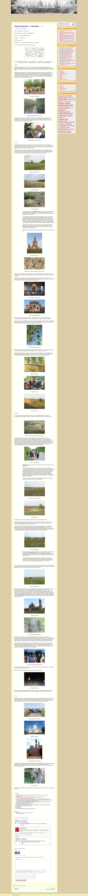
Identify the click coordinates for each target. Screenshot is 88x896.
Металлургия (65, 108)
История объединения (20, 15)
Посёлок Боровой (69, 49)
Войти (60, 86)
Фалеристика (69, 15)
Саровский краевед (24, 2)
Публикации (61, 76)
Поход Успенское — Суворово (26, 26)
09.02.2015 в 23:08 (24, 839)
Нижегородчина (64, 112)
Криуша (16, 889)
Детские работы (40, 15)
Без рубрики (61, 71)
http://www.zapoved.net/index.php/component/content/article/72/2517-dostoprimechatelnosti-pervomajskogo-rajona (30, 833)
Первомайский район (29, 812)
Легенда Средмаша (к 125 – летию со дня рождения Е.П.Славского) (67, 61)
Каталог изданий (60, 15)
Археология (61, 70)
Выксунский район (66, 101)
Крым (67, 107)
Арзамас (61, 97)
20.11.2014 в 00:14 (23, 821)
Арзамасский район (68, 97)
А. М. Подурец (23, 28)
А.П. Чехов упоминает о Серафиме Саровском (65, 54)
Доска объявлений (43, 17)
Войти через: (17, 850)
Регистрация (61, 85)
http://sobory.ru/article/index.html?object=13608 (25, 798)
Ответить (22, 825)
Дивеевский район (20, 812)
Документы (62, 107)
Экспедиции (31, 15)
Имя (35, 874)
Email (35, 876)
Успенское (25, 67)
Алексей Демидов (23, 820)
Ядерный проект (65, 132)
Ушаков (60, 127)
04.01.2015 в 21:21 (23, 828)
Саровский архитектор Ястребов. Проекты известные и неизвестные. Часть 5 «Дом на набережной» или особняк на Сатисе (67, 36)
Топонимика (70, 125)
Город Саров (64, 103)
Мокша (70, 108)
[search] (73, 24)
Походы (17, 811)
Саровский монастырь (63, 121)
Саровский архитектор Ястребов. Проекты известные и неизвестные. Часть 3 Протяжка (67, 41)
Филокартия (20, 17)
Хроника (60, 77)
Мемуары (52, 17)
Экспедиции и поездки (63, 79)
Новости (11, 15)
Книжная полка (64, 17)
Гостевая (34, 17)
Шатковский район (63, 130)
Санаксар (64, 117)
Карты (57, 17)
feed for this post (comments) (19, 885)
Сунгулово (43, 349)
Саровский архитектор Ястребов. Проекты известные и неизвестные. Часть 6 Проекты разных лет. (67, 33)
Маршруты (27, 17)
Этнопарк (68, 130)
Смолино (25, 589)
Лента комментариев (63, 88)
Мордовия (62, 110)
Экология (61, 78)
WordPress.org (61, 89)
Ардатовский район (65, 96)
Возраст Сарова (50, 15)
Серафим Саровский (65, 124)
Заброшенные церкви (14, 19)
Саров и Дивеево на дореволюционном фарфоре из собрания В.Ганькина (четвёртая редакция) (66, 51)
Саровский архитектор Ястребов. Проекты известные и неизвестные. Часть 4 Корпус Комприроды (66, 39)
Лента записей (61, 87)
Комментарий (18, 859)
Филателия (12, 17)
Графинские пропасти (49, 889)
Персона (62, 116)
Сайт (35, 878)
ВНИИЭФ (62, 99)
